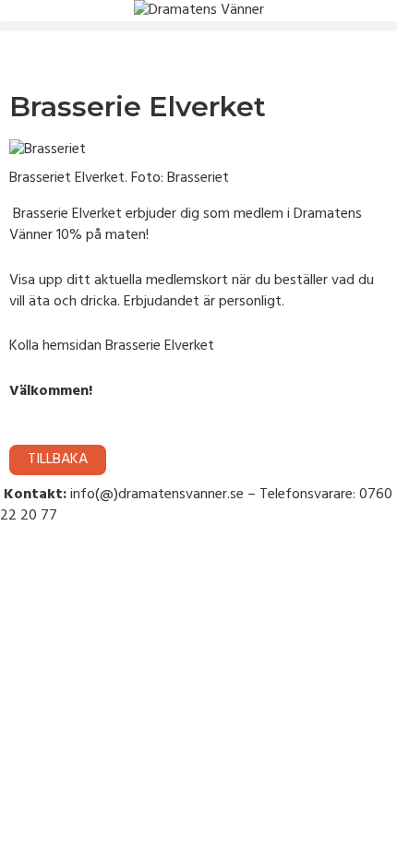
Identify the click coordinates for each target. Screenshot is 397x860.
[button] (198, 26)
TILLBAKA (58, 460)
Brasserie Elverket (159, 346)
